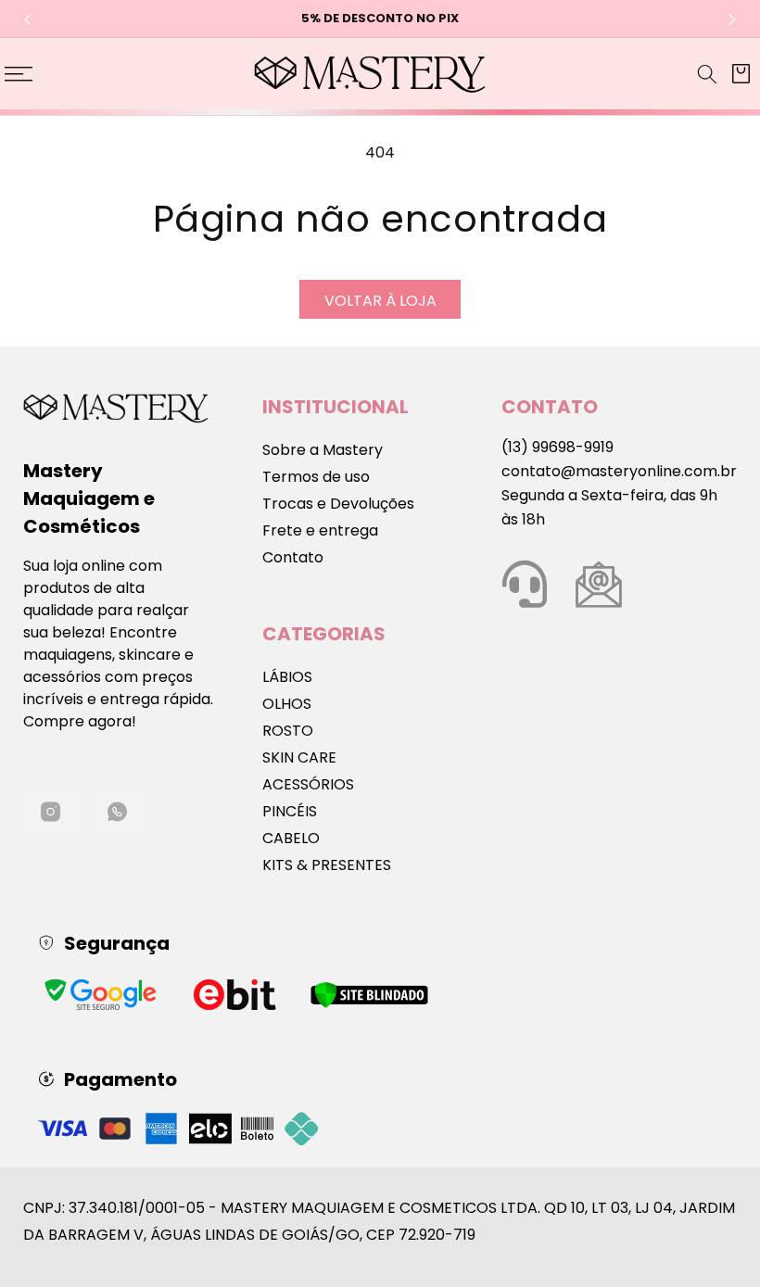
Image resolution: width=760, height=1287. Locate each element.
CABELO (291, 838)
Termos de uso (316, 476)
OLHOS (286, 703)
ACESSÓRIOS (308, 784)
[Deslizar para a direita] (732, 19)
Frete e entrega (320, 530)
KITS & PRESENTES (326, 865)
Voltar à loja (380, 300)
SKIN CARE (299, 757)
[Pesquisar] (707, 74)
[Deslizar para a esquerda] (27, 19)
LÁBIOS (287, 677)
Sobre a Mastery (322, 450)
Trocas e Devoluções (338, 503)
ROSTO (287, 730)
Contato (292, 557)
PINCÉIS (289, 811)
